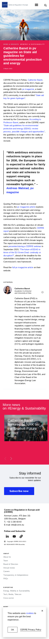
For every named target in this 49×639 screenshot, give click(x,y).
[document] (24, 319)
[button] (42, 611)
